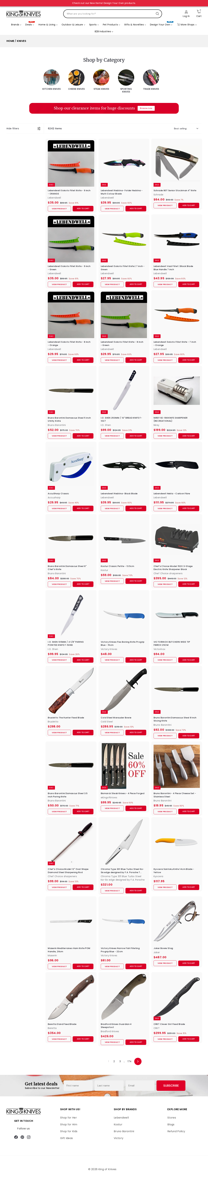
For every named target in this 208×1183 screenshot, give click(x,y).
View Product (59, 208)
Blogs (171, 1124)
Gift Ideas (66, 1138)
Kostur (118, 1124)
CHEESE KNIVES (76, 89)
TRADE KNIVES (151, 89)
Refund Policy (176, 1131)
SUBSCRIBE (171, 1086)
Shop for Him (68, 1124)
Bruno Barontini (124, 1131)
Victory (118, 1138)
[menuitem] (16, 24)
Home (10, 41)
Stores (171, 1117)
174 (129, 1061)
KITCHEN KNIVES (51, 89)
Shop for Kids (69, 1131)
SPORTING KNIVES (126, 90)
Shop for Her (68, 1117)
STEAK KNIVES (101, 89)
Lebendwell (121, 1117)
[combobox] (112, 13)
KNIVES (21, 41)
